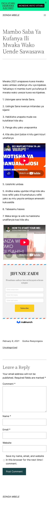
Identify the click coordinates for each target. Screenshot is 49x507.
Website (7, 442)
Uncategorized (10, 347)
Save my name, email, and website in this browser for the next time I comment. (25, 460)
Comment (9, 383)
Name (7, 416)
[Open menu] (44, 15)
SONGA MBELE (11, 15)
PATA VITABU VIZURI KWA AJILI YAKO (8, 6)
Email (6, 429)
